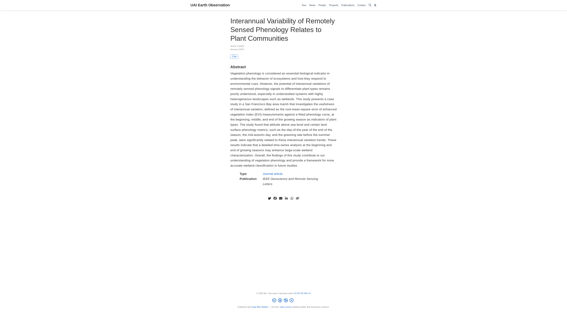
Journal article (273, 173)
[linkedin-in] (286, 198)
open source (286, 307)
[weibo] (297, 198)
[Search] (370, 5)
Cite (234, 56)
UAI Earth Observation (210, 5)
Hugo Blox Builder (260, 307)
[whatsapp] (292, 198)
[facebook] (275, 198)
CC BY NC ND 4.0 (302, 293)
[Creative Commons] (283, 300)
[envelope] (280, 198)
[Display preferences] (375, 5)
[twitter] (269, 198)
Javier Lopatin (237, 46)
